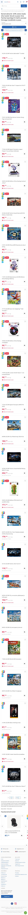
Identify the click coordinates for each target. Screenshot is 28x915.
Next (25, 826)
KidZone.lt (3, 882)
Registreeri (7, 896)
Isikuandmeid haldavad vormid (21, 874)
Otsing (23, 6)
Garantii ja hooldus (4, 864)
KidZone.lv (3, 886)
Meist (2, 859)
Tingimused (17, 859)
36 (17, 797)
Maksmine (17, 860)
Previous (2, 826)
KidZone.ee (3, 872)
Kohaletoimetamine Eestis (20, 862)
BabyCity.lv (3, 879)
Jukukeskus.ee (4, 874)
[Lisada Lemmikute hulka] (25, 34)
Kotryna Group (4, 876)
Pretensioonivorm (4, 868)
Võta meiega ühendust (19, 865)
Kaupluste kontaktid (5, 860)
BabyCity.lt (3, 877)
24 (24, 797)
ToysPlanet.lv (3, 884)
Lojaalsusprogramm (4, 862)
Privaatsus (17, 872)
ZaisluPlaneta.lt (4, 881)
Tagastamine (17, 864)
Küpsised (17, 876)
